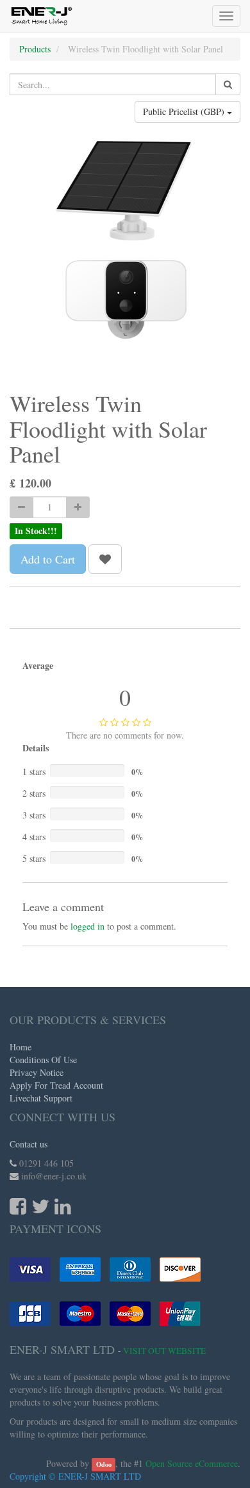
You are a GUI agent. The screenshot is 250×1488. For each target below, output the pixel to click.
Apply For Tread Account (56, 1085)
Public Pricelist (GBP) (185, 111)
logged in (87, 926)
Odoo (104, 1464)
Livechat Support (41, 1098)
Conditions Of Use (43, 1060)
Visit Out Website (164, 1350)
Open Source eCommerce (192, 1463)
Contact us (28, 1144)
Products (35, 49)
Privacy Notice (36, 1072)
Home (20, 1047)
